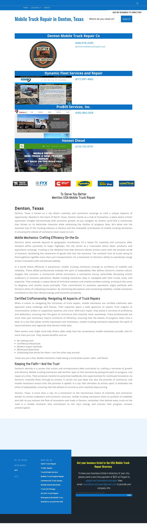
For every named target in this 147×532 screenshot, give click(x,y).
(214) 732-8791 (84, 146)
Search (47, 8)
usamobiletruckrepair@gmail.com (99, 484)
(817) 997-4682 (84, 79)
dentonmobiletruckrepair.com (90, 46)
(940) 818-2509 (84, 43)
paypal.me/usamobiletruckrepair (101, 480)
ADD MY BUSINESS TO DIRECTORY (127, 12)
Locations (35, 8)
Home (25, 8)
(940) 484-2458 (84, 112)
